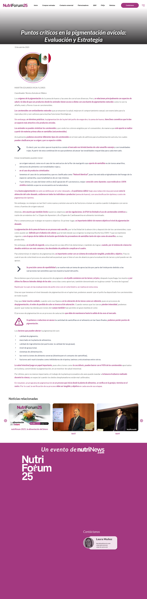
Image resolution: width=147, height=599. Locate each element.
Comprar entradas (48, 5)
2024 (94, 5)
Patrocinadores (83, 5)
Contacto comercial (66, 5)
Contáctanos (130, 5)
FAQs (103, 5)
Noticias (112, 5)
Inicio (36, 5)
